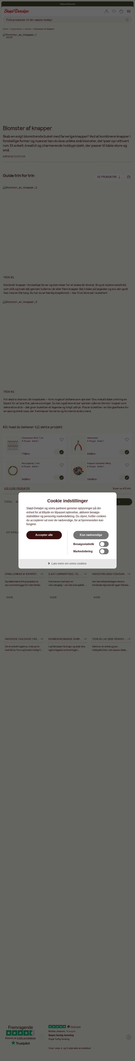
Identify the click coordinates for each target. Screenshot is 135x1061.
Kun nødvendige (91, 534)
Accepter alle (44, 534)
